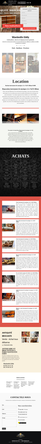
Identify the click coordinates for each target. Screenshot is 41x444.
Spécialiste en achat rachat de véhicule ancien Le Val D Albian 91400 (24, 384)
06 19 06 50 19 (23, 3)
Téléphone (4, 413)
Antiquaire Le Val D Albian (16, 383)
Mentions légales (28, 442)
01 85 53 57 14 (23, 2)
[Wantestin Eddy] (5, 2)
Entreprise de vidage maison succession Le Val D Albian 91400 (17, 386)
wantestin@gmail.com (23, 417)
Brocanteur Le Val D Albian (9, 383)
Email (3, 409)
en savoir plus (8, 72)
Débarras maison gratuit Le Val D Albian (9, 385)
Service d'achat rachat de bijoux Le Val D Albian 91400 (31, 384)
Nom (3, 405)
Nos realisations (13, 26)
